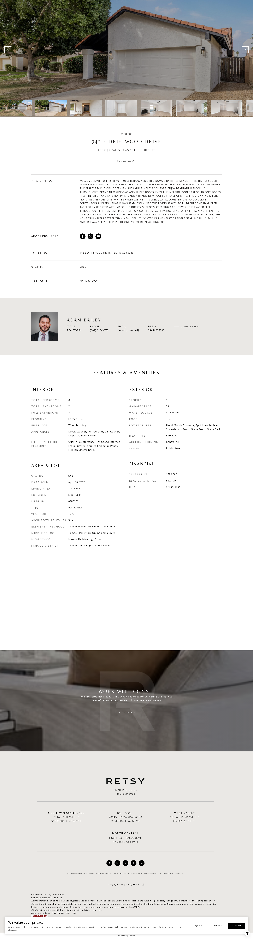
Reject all (199, 925)
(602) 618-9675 (99, 330)
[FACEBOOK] (109, 863)
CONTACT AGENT (190, 326)
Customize (217, 925)
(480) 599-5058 (125, 793)
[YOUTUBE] (142, 863)
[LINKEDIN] (117, 863)
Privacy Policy (132, 884)
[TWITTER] (125, 863)
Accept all (236, 925)
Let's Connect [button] (126, 712)
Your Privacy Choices (126, 935)
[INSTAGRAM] (133, 863)
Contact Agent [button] (126, 160)
